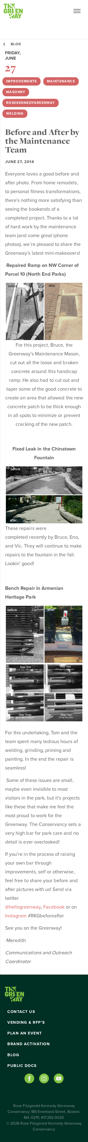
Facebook (54, 907)
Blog (13, 1055)
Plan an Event (24, 1033)
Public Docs (22, 1065)
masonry (15, 92)
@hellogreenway (23, 907)
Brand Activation (28, 1044)
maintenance (61, 81)
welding (15, 113)
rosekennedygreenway (30, 103)
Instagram (15, 916)
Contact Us (21, 1011)
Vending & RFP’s (26, 1022)
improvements (21, 81)
